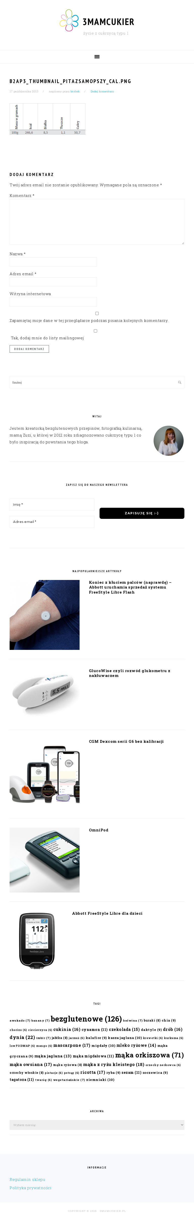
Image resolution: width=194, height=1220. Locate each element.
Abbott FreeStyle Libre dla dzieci (107, 913)
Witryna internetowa (30, 293)
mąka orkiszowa (149, 1055)
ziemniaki (100, 1079)
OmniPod (99, 829)
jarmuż (76, 1038)
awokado (20, 1020)
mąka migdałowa (93, 1056)
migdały (103, 1045)
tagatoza (22, 1079)
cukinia (66, 1029)
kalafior (96, 1037)
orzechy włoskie (27, 1073)
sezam (131, 1072)
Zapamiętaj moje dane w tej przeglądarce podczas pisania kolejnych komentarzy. (89, 320)
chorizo (18, 1030)
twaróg (43, 1080)
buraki (152, 1020)
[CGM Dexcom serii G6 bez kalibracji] (44, 775)
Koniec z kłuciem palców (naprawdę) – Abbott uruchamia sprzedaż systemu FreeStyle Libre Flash (130, 587)
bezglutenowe (86, 1019)
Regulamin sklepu (27, 1179)
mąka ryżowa (67, 1065)
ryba (113, 1072)
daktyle (151, 1029)
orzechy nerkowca (163, 1065)
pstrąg (71, 1073)
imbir (43, 1038)
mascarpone (71, 1045)
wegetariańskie (69, 1080)
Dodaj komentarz (102, 91)
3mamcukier (108, 21)
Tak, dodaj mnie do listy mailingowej (47, 337)
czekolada (124, 1029)
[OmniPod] (44, 861)
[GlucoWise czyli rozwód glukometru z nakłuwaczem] (44, 695)
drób (173, 1029)
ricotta (92, 1072)
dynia (22, 1037)
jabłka (60, 1038)
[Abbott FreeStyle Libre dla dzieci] (36, 942)
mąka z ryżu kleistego (113, 1064)
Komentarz (22, 195)
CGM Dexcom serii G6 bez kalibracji (126, 741)
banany (40, 1020)
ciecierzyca (40, 1030)
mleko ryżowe (136, 1045)
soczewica (155, 1072)
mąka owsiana (31, 1064)
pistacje (54, 1073)
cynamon (95, 1029)
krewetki (153, 1038)
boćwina (133, 1020)
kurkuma (173, 1038)
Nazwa (18, 253)
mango (44, 1046)
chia (169, 1020)
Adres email (23, 273)
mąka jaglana (53, 1055)
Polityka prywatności (30, 1187)
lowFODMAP (22, 1046)
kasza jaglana (125, 1037)
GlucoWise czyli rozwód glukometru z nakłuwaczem (130, 673)
